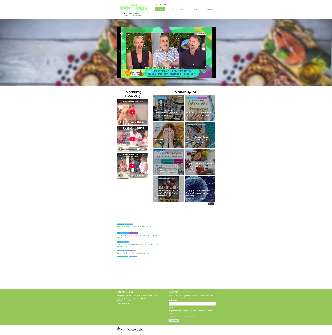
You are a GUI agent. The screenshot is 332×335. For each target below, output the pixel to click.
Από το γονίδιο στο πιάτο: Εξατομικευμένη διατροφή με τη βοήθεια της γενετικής (166, 112)
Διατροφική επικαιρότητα (192, 124)
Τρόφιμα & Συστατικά (134, 256)
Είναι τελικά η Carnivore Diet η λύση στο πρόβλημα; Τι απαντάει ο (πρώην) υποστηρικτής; (168, 193)
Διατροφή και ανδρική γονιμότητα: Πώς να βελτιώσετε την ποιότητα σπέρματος (198, 193)
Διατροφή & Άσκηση (194, 97)
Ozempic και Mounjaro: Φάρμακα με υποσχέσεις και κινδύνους (137, 234)
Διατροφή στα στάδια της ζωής (192, 178)
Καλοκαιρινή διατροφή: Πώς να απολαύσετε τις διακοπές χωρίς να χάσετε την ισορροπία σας (198, 139)
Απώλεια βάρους (162, 124)
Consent (171, 308)
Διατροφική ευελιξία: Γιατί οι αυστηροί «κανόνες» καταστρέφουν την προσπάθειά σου (199, 166)
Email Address (173, 300)
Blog (156, 97)
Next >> (211, 204)
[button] (119, 52)
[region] (166, 54)
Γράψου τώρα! (174, 320)
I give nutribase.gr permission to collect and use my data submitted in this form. (191, 312)
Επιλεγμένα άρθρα (162, 97)
